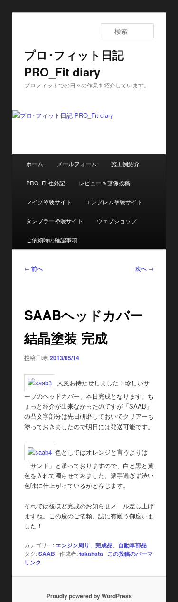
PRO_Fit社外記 (45, 183)
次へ (144, 268)
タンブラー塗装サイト (54, 221)
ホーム (34, 164)
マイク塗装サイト (49, 202)
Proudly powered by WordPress (89, 596)
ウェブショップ (117, 221)
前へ (33, 268)
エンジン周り (73, 545)
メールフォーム (77, 164)
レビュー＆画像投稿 (104, 183)
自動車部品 (132, 545)
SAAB (46, 553)
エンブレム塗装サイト (113, 202)
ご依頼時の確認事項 (51, 240)
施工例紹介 (125, 164)
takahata (91, 553)
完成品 (103, 545)
